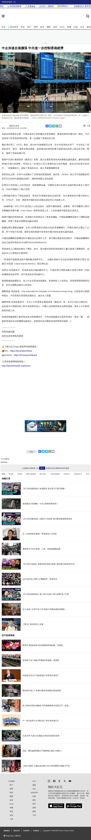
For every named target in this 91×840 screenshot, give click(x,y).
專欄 (69, 27)
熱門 (29, 27)
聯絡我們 (16, 830)
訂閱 (55, 468)
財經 (55, 27)
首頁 (3, 27)
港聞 (36, 27)
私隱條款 (36, 830)
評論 (76, 27)
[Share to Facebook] (47, 126)
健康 (89, 27)
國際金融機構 (31, 474)
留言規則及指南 (4, 462)
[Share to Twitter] (50, 126)
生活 (82, 27)
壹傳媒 (19, 474)
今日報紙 (11, 781)
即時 (23, 27)
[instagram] (49, 780)
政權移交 (67, 474)
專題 (11, 811)
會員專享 (14, 27)
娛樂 (34, 808)
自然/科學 (34, 792)
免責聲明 (26, 830)
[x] (64, 780)
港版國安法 (78, 474)
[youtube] (70, 780)
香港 (87, 474)
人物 (11, 819)
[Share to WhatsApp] (57, 126)
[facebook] (54, 780)
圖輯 (34, 811)
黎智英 (11, 474)
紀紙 (34, 796)
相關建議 (7, 830)
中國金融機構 (55, 474)
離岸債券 (43, 474)
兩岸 (42, 27)
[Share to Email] (60, 126)
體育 (34, 800)
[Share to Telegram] (53, 126)
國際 (49, 27)
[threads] (59, 780)
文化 (34, 789)
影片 (11, 785)
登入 (42, 468)
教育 (34, 804)
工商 (34, 815)
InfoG (62, 27)
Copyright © (47, 830)
